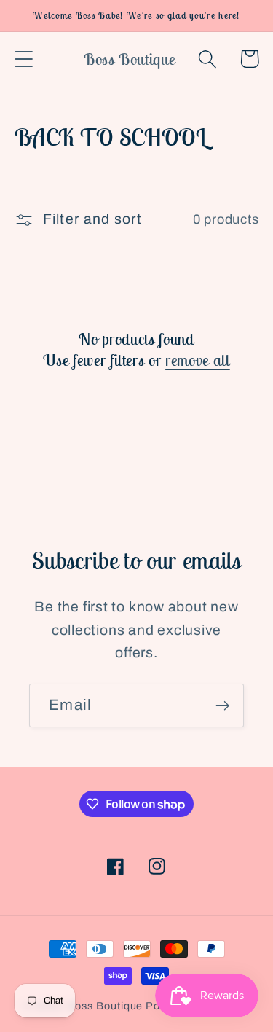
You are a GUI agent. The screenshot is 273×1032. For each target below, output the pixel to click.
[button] (23, 58)
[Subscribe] (222, 706)
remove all (197, 360)
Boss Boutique (105, 1006)
